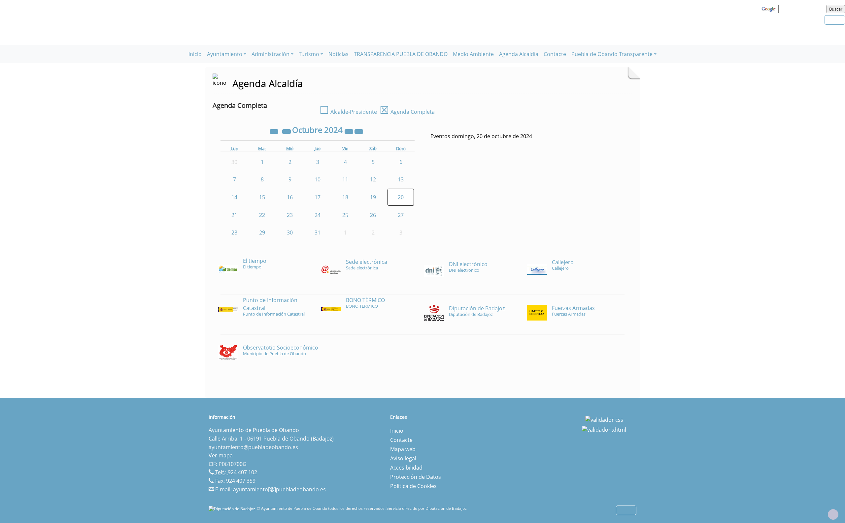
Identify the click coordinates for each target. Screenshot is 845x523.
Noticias (338, 54)
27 (401, 215)
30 (290, 232)
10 (318, 179)
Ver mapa (221, 455)
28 (234, 232)
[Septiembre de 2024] (287, 131)
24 (318, 215)
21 (234, 215)
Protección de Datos (415, 476)
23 (290, 215)
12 (373, 179)
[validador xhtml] (604, 429)
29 (262, 232)
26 (373, 215)
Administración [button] (270, 54)
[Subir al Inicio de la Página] (833, 514)
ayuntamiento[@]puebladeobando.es (279, 489)
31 (318, 232)
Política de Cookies (413, 486)
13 (401, 179)
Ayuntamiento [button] (224, 54)
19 (373, 197)
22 (262, 215)
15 (262, 197)
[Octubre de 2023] (275, 131)
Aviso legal (403, 458)
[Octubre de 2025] (350, 131)
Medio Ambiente (473, 54)
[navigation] (802, 9)
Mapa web (403, 449)
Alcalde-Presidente (348, 111)
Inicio (195, 54)
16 (290, 197)
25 (345, 215)
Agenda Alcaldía (518, 54)
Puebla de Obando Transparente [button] (612, 54)
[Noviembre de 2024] (359, 131)
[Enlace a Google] (769, 8)
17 (318, 197)
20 (401, 197)
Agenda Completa (407, 111)
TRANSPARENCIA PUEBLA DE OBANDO (401, 54)
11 (345, 179)
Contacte (555, 54)
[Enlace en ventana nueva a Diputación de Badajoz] (233, 508)
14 (234, 197)
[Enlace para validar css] (604, 419)
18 (345, 197)
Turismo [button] (309, 54)
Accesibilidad (406, 467)
